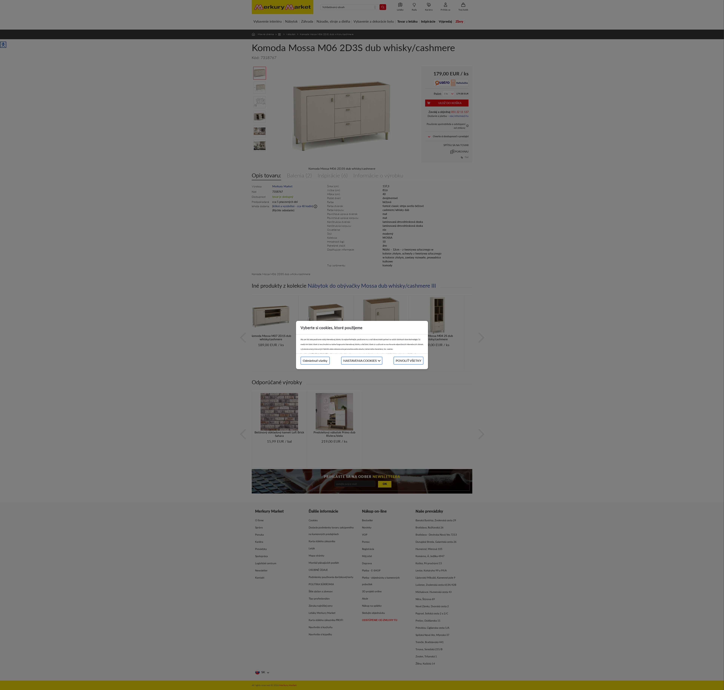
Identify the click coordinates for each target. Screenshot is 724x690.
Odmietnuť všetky (315, 360)
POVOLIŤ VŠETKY (408, 360)
